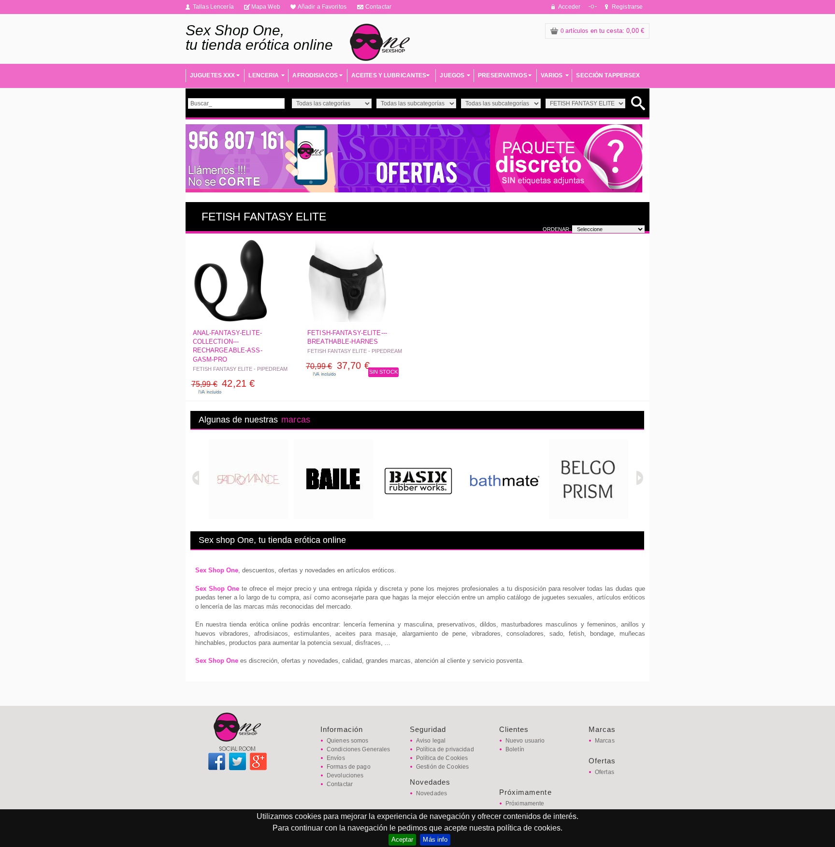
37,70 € (338, 365)
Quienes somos (348, 740)
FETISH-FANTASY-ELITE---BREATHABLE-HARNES (347, 337)
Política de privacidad (445, 749)
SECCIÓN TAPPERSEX (608, 75)
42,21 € (223, 383)
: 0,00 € (602, 30)
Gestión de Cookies (442, 766)
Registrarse (627, 6)
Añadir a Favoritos (322, 6)
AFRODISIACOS (314, 75)
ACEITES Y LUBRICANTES (389, 75)
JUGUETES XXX (212, 75)
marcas (295, 419)
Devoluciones (345, 775)
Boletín (514, 749)
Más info (435, 839)
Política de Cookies (442, 758)
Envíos (336, 758)
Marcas (605, 740)
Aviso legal (431, 740)
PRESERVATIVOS (502, 75)
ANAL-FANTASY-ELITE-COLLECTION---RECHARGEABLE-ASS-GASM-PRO (227, 346)
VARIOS (552, 75)
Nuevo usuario (525, 740)
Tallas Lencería (213, 6)
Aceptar (402, 839)
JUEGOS (452, 75)
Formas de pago (349, 766)
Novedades (431, 793)
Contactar (378, 6)
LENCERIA (263, 75)
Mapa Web (265, 6)
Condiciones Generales (358, 749)
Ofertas (604, 772)
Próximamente (524, 803)
